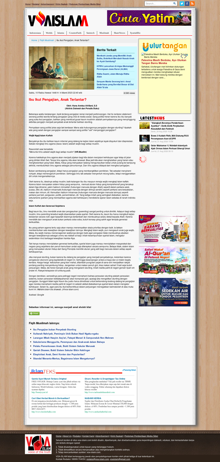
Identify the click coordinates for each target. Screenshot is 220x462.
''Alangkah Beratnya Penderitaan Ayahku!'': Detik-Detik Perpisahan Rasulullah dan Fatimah (167, 125)
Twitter (182, 3)
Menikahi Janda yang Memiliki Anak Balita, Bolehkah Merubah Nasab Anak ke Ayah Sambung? (115, 58)
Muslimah (104, 33)
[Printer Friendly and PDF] (34, 313)
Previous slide (182, 56)
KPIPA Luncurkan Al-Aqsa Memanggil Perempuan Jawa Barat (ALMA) (115, 68)
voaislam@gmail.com (120, 459)
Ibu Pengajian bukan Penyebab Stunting (54, 329)
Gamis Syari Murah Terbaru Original (49, 378)
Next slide (185, 56)
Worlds (49, 33)
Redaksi (35, 4)
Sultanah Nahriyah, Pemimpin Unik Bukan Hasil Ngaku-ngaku (66, 333)
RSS (192, 3)
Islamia (60, 33)
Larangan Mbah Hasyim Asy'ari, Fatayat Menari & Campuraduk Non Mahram (73, 337)
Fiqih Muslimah (47, 40)
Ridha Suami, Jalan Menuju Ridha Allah (113, 75)
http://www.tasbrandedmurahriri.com (100, 392)
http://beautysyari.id (40, 392)
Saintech (90, 33)
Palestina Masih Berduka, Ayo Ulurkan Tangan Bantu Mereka (151, 61)
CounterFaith (75, 33)
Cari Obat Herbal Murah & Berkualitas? (51, 398)
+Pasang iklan (129, 369)
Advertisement (47, 4)
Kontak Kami (88, 436)
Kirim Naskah (62, 4)
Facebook (187, 3)
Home (28, 4)
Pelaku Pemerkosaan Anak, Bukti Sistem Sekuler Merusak (64, 346)
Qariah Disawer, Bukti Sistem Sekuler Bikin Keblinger (61, 350)
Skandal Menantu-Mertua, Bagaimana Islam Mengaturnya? (64, 358)
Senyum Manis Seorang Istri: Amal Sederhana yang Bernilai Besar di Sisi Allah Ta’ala (115, 84)
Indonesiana (35, 33)
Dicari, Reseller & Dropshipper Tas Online (105, 378)
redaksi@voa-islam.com (97, 459)
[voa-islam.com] (58, 20)
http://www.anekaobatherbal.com (98, 412)
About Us (67, 436)
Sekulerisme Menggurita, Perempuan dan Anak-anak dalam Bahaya (69, 341)
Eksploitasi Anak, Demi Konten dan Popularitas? (59, 354)
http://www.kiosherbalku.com (44, 412)
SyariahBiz (135, 33)
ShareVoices (119, 33)
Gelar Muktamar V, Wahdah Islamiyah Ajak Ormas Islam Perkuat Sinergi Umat (170, 147)
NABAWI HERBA (93, 398)
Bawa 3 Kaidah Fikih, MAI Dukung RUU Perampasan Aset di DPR (170, 137)
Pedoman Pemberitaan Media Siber (85, 4)
